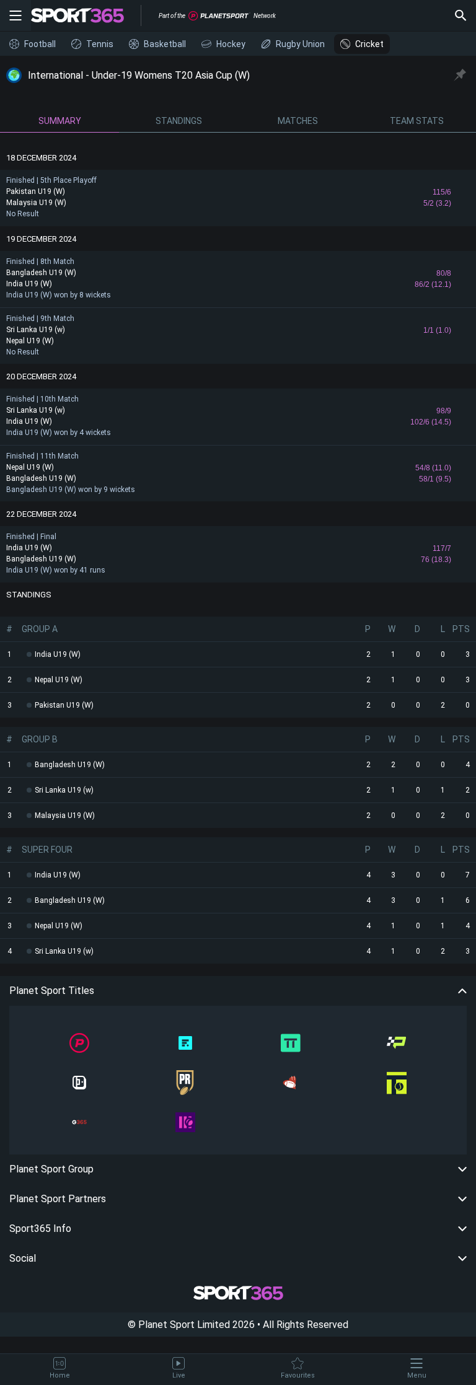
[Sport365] (85, 15)
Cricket (369, 44)
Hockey (230, 44)
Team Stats (417, 121)
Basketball (165, 44)
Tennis (99, 44)
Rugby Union (300, 44)
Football (40, 44)
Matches (298, 121)
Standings (179, 121)
